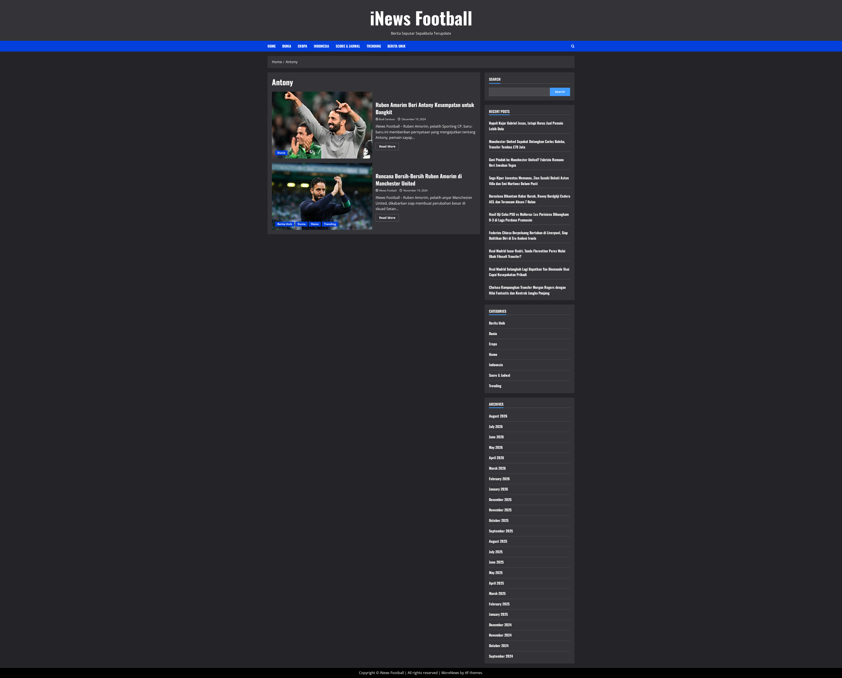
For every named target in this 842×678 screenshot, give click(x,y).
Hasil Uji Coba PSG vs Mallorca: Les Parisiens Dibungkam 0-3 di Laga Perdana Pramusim (529, 217)
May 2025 (496, 572)
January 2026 (498, 489)
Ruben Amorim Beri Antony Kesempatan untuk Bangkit (322, 125)
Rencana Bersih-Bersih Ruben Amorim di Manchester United (322, 196)
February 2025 (499, 604)
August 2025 (498, 541)
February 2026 (499, 478)
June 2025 (496, 562)
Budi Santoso (387, 119)
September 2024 (501, 656)
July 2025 (496, 551)
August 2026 (498, 416)
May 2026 (496, 447)
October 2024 (498, 645)
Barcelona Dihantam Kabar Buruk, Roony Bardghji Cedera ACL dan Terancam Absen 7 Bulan (529, 198)
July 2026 (496, 426)
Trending (374, 46)
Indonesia (321, 46)
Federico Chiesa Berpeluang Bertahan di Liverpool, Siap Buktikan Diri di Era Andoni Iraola (528, 235)
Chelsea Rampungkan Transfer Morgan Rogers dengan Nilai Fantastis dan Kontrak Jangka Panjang (527, 290)
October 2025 (498, 520)
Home (272, 46)
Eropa (302, 46)
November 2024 (500, 635)
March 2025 (497, 593)
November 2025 (500, 509)
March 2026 (497, 468)
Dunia (286, 46)
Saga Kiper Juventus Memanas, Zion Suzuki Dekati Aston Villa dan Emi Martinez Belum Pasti (529, 180)
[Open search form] (572, 46)
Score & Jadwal (348, 46)
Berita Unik (396, 46)
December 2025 (500, 499)
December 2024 (500, 624)
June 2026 (496, 436)
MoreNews (450, 672)
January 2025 (498, 614)
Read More (389, 147)
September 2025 (501, 530)
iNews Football (421, 17)
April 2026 (496, 457)
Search (495, 79)
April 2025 (496, 583)
